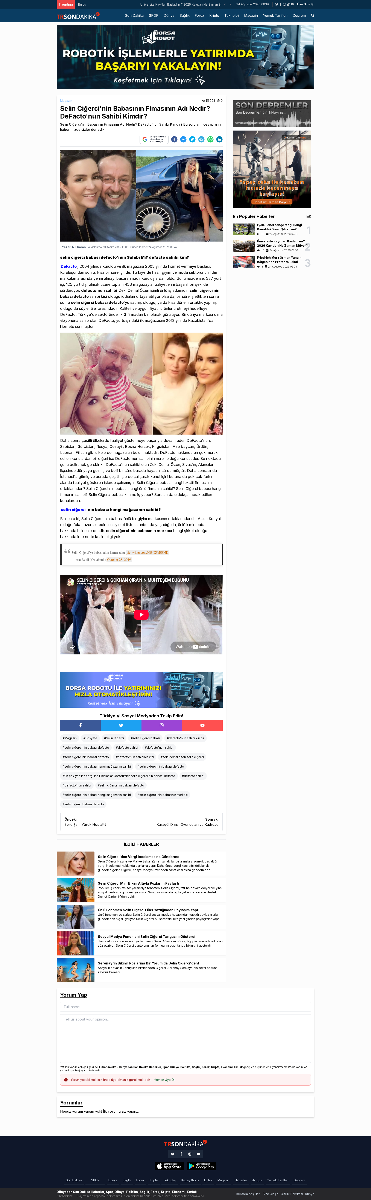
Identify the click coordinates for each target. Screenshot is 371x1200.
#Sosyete (90, 738)
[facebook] (174, 139)
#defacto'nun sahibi (159, 747)
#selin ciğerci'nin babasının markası (163, 795)
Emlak (208, 1180)
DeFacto (69, 266)
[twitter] (192, 139)
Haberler (241, 1180)
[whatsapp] (210, 139)
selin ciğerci (73, 509)
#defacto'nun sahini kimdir (185, 738)
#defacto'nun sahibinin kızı (135, 757)
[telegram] (201, 139)
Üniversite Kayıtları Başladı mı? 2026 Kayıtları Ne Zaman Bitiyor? (120, 4)
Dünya (169, 15)
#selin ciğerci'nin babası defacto (86, 747)
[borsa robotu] (185, 57)
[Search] (312, 15)
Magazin (251, 15)
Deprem (299, 15)
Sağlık (184, 15)
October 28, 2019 (119, 559)
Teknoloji (231, 15)
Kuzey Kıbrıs (190, 1180)
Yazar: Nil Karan (74, 247)
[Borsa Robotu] (141, 689)
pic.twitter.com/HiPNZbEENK (147, 552)
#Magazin (70, 738)
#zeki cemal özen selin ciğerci (182, 757)
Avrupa (257, 1180)
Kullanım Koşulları (248, 1194)
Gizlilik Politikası (292, 1194)
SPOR (153, 15)
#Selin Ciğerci (114, 738)
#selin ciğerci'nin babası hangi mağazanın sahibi (97, 766)
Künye (309, 1194)
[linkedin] (219, 139)
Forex (199, 15)
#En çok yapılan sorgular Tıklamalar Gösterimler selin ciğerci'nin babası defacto (119, 776)
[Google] (169, 1166)
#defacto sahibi (127, 747)
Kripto (214, 15)
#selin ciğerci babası (145, 738)
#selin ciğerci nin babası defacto (86, 757)
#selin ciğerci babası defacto (83, 804)
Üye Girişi (303, 4)
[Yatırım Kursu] (272, 169)
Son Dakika (134, 15)
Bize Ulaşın (270, 1194)
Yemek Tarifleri (275, 15)
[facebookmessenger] (183, 139)
